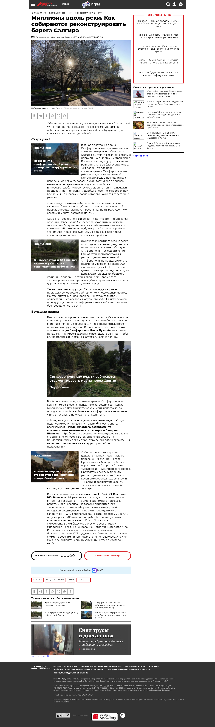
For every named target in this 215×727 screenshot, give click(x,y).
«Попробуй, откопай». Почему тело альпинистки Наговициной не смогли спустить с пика (164, 93)
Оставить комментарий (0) (108, 556)
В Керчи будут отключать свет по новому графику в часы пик (158, 74)
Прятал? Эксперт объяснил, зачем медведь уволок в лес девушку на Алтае (163, 145)
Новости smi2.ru (41, 656)
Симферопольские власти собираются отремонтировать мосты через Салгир (83, 378)
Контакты (153, 666)
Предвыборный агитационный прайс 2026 (129, 670)
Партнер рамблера (80, 715)
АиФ (91, 108)
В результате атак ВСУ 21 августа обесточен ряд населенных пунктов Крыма (158, 49)
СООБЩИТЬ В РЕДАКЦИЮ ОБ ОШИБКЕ (71, 673)
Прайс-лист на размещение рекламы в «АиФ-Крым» (79, 670)
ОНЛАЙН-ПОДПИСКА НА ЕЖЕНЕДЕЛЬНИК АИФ (101, 666)
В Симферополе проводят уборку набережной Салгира (61, 613)
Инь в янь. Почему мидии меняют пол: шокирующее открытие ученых (158, 36)
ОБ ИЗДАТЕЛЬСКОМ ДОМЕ (65, 666)
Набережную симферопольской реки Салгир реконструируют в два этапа (110, 615)
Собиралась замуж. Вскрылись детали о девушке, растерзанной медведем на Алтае (163, 135)
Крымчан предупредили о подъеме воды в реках (58, 603)
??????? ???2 (140, 156)
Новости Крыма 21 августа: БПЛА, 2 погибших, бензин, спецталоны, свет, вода (158, 24)
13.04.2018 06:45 (38, 13)
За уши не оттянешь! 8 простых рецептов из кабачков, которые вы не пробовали (165, 125)
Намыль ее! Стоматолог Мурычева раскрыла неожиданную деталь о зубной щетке (164, 114)
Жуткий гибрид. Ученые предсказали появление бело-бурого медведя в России (165, 104)
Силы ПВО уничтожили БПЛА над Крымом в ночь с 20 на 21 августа (158, 61)
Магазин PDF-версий (135, 666)
